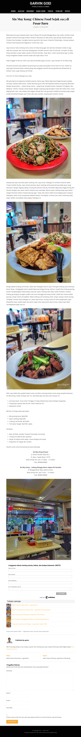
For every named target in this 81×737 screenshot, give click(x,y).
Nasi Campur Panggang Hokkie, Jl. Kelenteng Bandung (30, 619)
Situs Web (9, 708)
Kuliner (31, 631)
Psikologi (50, 11)
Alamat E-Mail (11, 568)
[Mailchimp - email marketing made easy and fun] (47, 597)
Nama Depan (11, 574)
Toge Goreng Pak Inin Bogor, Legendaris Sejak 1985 (29, 624)
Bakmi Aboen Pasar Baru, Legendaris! (24, 605)
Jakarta (28, 631)
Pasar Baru (36, 631)
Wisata (40, 631)
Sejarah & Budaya (40, 11)
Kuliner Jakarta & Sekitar (16, 631)
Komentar (9, 671)
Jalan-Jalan (21, 11)
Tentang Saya (58, 11)
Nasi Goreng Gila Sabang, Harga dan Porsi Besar (28, 614)
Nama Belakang (12, 580)
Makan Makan (30, 11)
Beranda (13, 11)
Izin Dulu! (67, 11)
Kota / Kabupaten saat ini (14, 586)
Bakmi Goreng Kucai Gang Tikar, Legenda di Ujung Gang (31, 610)
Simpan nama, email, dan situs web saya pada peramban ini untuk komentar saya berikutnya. (34, 717)
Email (8, 700)
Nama (8, 693)
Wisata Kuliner (45, 631)
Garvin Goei (40, 3)
